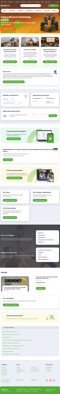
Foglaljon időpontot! (5, 381)
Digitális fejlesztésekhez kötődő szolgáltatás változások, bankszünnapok (22, 318)
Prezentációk (48, 371)
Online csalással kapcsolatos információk (14, 81)
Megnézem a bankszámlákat (14, 178)
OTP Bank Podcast (40, 282)
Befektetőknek (37, 1)
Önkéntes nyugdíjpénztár (43, 259)
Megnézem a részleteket (8, 29)
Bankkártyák (4, 371)
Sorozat (33, 114)
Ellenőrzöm (52, 115)
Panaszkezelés (47, 1)
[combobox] (30, 5)
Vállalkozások (10, 1)
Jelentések (48, 369)
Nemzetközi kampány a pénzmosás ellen (11, 343)
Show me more (8, 159)
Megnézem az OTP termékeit (11, 305)
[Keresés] (39, 5)
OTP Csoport (33, 367)
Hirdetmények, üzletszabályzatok (10, 331)
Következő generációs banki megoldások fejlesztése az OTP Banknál (17, 340)
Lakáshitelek (40, 232)
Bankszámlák (4, 369)
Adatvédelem (34, 391)
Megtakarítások (4, 373)
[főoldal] (7, 390)
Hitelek (2, 367)
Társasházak (17, 1)
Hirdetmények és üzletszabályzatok (35, 389)
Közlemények (48, 367)
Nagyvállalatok (23, 1)
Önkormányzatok (30, 1)
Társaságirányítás (34, 369)
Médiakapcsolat (34, 380)
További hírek (41, 288)
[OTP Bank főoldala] (5, 5)
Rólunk (42, 1)
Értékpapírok (41, 252)
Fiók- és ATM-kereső (5, 380)
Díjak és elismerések (35, 371)
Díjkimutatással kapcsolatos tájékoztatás (11, 334)
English (58, 1)
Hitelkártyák (40, 242)
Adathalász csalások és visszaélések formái (12, 348)
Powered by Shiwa (49, 390)
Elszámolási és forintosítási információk (11, 354)
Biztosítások (4, 374)
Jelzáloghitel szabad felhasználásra (46, 239)
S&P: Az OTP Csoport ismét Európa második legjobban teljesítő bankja (46, 277)
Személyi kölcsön (41, 235)
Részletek (35, 101)
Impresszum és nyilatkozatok (21, 389)
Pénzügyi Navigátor (27, 391)
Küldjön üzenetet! (20, 380)
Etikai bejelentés (19, 391)
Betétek (39, 254)
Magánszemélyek (4, 1)
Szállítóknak (19, 369)
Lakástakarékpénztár (42, 257)
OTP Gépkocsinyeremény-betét (44, 250)
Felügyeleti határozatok (8, 351)
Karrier (18, 367)
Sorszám (42, 114)
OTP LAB (18, 373)
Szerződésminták (6, 337)
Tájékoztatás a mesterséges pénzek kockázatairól (13, 345)
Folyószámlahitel (41, 237)
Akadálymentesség (21, 371)
